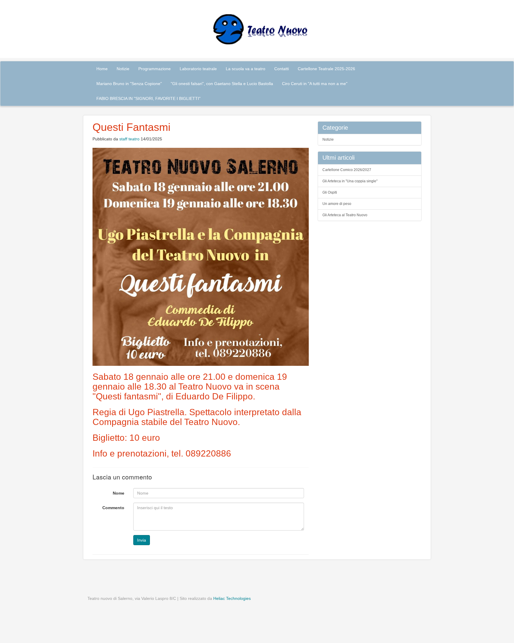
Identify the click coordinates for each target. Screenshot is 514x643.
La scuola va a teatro (245, 68)
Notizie (123, 68)
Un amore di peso (336, 204)
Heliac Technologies (232, 598)
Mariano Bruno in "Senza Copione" (129, 83)
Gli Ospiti (329, 192)
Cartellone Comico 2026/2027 (346, 170)
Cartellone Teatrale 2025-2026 (326, 68)
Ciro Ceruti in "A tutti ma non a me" (314, 83)
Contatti (281, 68)
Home (102, 68)
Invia (141, 540)
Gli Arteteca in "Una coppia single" (349, 181)
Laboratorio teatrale (198, 68)
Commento (113, 507)
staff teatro (129, 139)
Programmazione (154, 68)
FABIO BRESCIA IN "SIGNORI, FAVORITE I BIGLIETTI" (148, 98)
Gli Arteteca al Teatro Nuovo (344, 215)
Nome (118, 493)
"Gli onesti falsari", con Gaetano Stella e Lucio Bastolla (222, 83)
